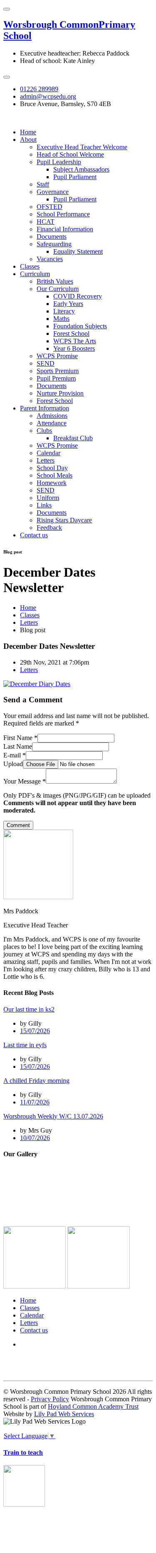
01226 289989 (39, 88)
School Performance (63, 214)
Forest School (71, 333)
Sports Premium (58, 370)
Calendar (48, 452)
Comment (18, 825)
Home (28, 132)
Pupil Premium (56, 378)
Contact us (34, 535)
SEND (45, 363)
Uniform (48, 497)
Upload (13, 763)
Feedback (49, 527)
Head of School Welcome (70, 154)
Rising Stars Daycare (64, 520)
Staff (43, 184)
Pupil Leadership (59, 161)
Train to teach (23, 1452)
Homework (52, 482)
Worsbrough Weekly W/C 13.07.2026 (53, 1116)
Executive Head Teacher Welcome (82, 146)
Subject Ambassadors (81, 169)
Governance (53, 191)
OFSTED (49, 206)
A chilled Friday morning (36, 1080)
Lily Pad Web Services (64, 1413)
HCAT (45, 221)
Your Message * (24, 781)
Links (44, 505)
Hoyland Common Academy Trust (93, 1406)
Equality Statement (78, 251)
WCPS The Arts (74, 341)
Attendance (52, 423)
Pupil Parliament (75, 176)
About (28, 139)
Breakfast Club (73, 438)
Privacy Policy (50, 1399)
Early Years (68, 303)
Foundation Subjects (80, 326)
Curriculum (35, 273)
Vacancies (50, 258)
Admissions (52, 415)
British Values (55, 281)
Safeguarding (54, 244)
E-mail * (14, 755)
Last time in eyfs (25, 1044)
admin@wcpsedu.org (48, 96)
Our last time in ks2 (28, 1009)
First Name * (20, 737)
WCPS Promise (57, 355)
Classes (30, 266)
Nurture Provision (60, 393)
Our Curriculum (58, 288)
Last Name (17, 746)
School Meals (54, 475)
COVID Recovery (77, 296)
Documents (52, 236)
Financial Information (65, 229)
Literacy (64, 311)
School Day (52, 467)
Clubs (44, 430)
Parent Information (44, 408)
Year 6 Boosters (74, 348)
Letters (45, 460)
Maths (61, 318)
